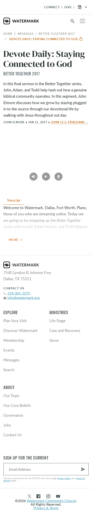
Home (8, 33)
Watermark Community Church (51, 500)
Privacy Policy (64, 478)
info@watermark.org (23, 297)
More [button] (16, 240)
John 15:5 (58, 122)
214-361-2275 (18, 293)
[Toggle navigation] (82, 20)
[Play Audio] (33, 175)
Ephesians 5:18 (80, 122)
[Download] (58, 175)
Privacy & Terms (46, 507)
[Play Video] (46, 175)
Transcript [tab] (13, 200)
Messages (25, 33)
